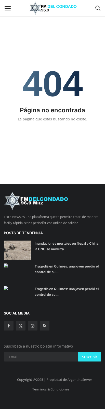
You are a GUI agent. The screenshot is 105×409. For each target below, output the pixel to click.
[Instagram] (32, 326)
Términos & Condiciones (50, 389)
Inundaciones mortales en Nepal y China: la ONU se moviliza (67, 246)
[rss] (44, 326)
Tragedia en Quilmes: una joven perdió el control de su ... (67, 269)
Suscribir (89, 356)
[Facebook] (9, 326)
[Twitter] (20, 326)
